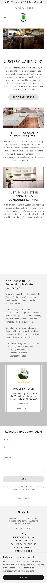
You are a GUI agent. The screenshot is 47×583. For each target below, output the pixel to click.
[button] (6, 17)
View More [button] (23, 403)
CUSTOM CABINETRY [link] (23, 547)
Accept (23, 577)
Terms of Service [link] (25, 489)
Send (24, 479)
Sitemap (28, 523)
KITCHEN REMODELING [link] (23, 537)
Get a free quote (23, 97)
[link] (23, 17)
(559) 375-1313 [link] (23, 8)
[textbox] (23, 439)
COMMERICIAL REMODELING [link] (23, 544)
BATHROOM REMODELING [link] (23, 540)
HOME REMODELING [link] (23, 551)
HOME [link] (23, 534)
